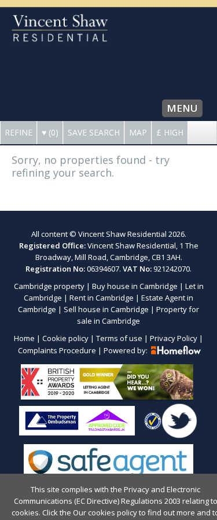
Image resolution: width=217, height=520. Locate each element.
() (50, 132)
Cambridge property (49, 286)
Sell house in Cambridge (106, 309)
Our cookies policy (106, 512)
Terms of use (119, 338)
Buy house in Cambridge (135, 286)
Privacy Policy (173, 338)
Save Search (94, 132)
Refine (18, 132)
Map (138, 132)
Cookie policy (65, 338)
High (169, 132)
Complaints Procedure (57, 350)
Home (24, 338)
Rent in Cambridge (101, 297)
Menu (182, 108)
